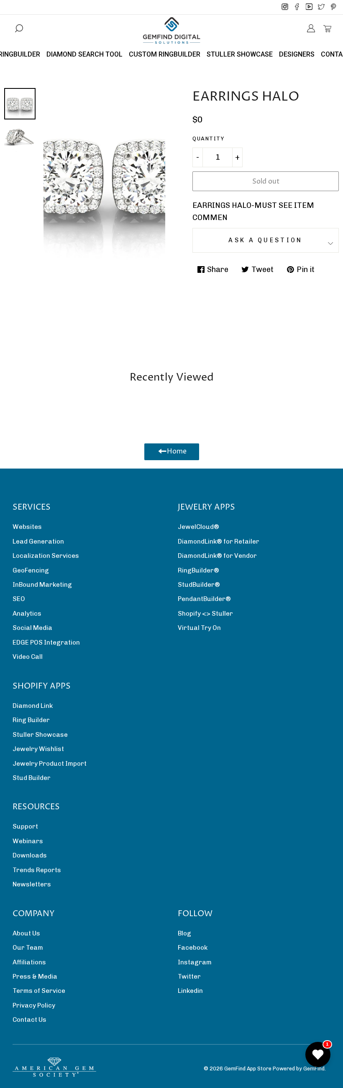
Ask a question (265, 240)
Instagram (195, 962)
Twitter (189, 976)
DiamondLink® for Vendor (217, 556)
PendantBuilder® (204, 599)
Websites (27, 527)
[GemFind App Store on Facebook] (297, 7)
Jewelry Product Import (50, 763)
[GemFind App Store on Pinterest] (333, 7)
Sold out (265, 181)
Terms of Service (39, 991)
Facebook (192, 947)
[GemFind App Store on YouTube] (309, 7)
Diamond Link (33, 706)
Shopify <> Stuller (205, 613)
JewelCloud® (198, 527)
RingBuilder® (198, 570)
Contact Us (29, 1019)
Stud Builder (32, 778)
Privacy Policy (34, 1005)
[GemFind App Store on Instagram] (284, 7)
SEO (19, 599)
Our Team (28, 947)
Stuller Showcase (40, 734)
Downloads (30, 855)
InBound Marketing (42, 584)
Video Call (28, 657)
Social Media (32, 628)
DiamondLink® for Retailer (218, 541)
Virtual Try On (199, 628)
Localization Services (46, 556)
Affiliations (29, 962)
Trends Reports (37, 870)
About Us (26, 933)
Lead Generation (38, 541)
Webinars (28, 841)
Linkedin (190, 991)
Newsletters (32, 884)
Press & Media (35, 976)
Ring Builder (31, 720)
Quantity (208, 138)
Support (25, 826)
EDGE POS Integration (46, 642)
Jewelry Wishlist (38, 749)
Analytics (27, 613)
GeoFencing (31, 570)
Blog (184, 933)
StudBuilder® (199, 584)
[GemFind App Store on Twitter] (321, 7)
